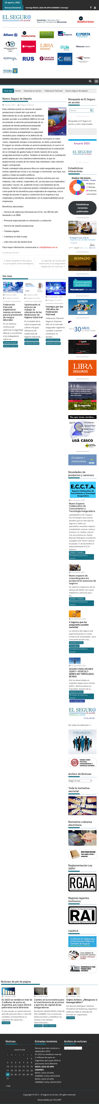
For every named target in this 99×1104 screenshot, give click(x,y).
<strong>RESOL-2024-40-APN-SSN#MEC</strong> (46, 7)
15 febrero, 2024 (9, 996)
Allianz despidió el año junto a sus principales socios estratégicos (18, 262)
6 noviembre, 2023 (77, 572)
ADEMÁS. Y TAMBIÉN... (77, 552)
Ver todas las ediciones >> (79, 725)
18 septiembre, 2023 (78, 619)
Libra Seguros (74, 646)
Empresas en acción (10, 342)
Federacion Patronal (12, 253)
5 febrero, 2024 (10, 295)
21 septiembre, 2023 (55, 297)
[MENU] (96, 81)
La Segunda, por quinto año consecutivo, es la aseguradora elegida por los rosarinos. (52, 263)
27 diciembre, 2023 (78, 500)
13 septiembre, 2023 (78, 666)
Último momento (49, 1026)
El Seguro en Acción (26, 105)
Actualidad (6, 1023)
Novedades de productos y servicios (79, 557)
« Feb (8, 1086)
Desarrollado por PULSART (49, 1099)
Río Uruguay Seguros (77, 701)
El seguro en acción (12, 298)
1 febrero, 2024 (32, 295)
